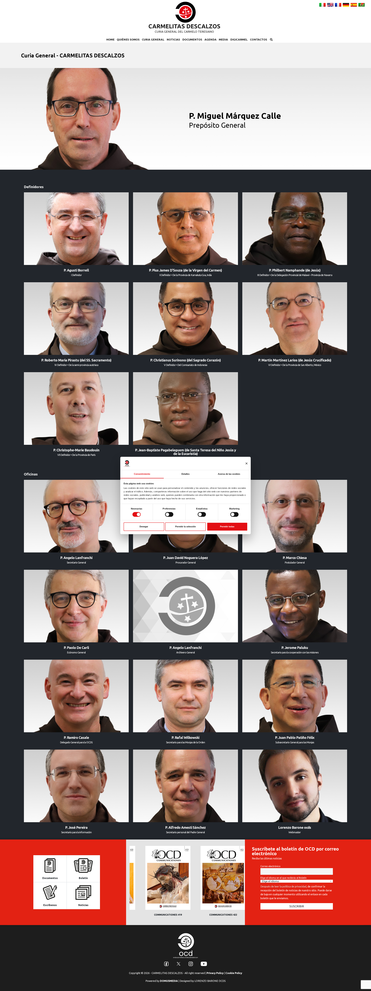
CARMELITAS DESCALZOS (184, 26)
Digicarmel (239, 39)
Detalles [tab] (185, 474)
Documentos (192, 39)
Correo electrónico (270, 866)
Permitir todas (227, 526)
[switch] (169, 514)
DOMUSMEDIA (169, 980)
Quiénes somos (128, 39)
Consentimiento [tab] (142, 474)
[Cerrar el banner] (246, 463)
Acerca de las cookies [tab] (229, 474)
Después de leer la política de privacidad (283, 886)
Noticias (173, 39)
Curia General (153, 39)
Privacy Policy (215, 973)
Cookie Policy (233, 973)
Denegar (144, 526)
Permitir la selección (185, 526)
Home (110, 39)
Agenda (210, 39)
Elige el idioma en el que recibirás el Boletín (283, 878)
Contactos (258, 39)
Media (223, 39)
